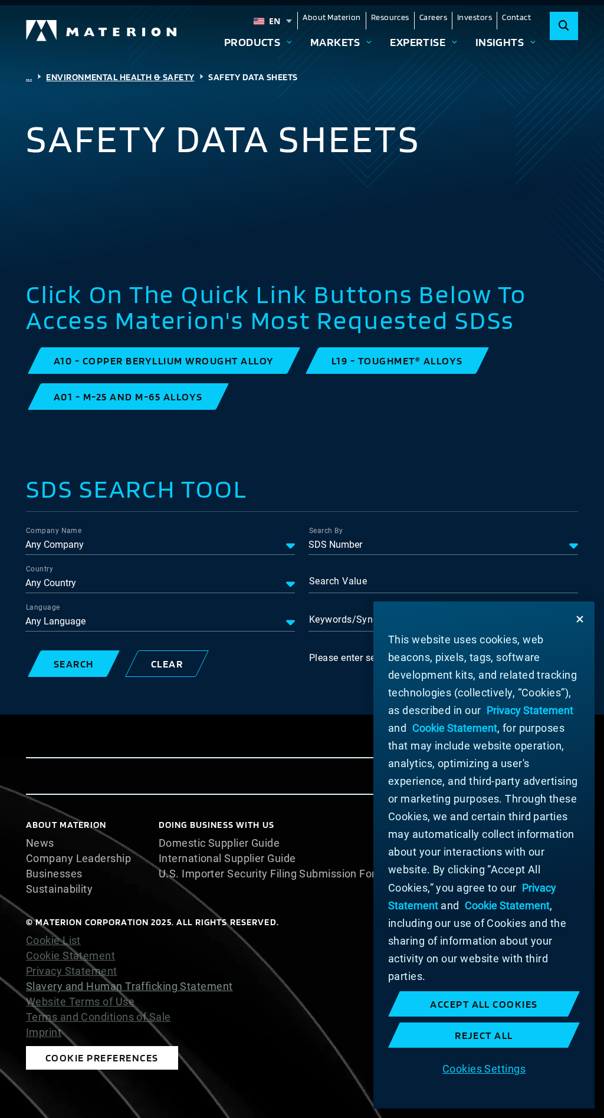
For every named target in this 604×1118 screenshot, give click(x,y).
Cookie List (53, 940)
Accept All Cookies (484, 1004)
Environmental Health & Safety (120, 77)
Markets (335, 42)
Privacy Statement (71, 971)
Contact (516, 17)
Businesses (54, 874)
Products (252, 42)
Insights (499, 42)
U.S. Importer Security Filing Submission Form (272, 874)
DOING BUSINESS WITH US (216, 824)
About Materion (331, 17)
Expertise (417, 42)
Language (43, 607)
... (29, 77)
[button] (164, 360)
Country (39, 569)
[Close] (580, 619)
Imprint (43, 1032)
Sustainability (59, 889)
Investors (474, 17)
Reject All (484, 1035)
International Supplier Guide (227, 858)
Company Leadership (78, 858)
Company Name (53, 531)
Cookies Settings (484, 1069)
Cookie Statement (70, 956)
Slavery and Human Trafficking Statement (129, 986)
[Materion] (102, 31)
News (40, 843)
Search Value (338, 581)
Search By (326, 531)
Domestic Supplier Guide (219, 843)
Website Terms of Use (80, 1002)
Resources (390, 17)
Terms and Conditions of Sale (98, 1017)
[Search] (564, 26)
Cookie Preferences (102, 1057)
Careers (433, 17)
